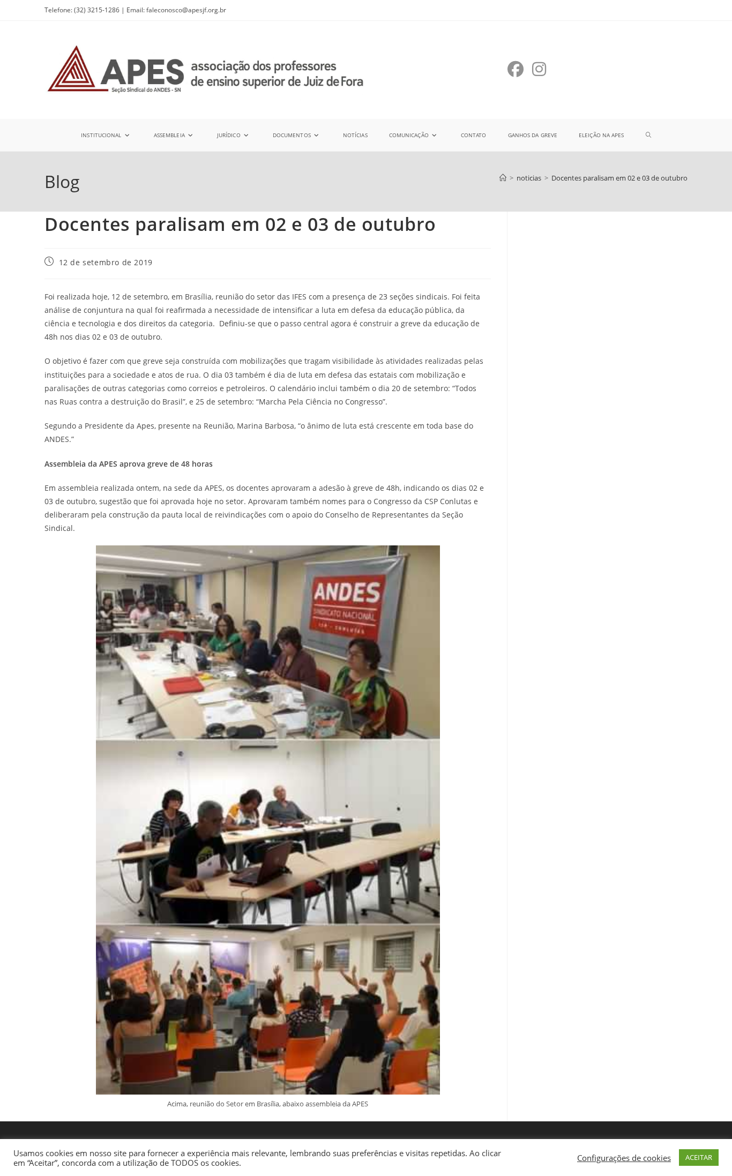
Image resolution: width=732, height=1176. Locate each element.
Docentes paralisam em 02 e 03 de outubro (619, 178)
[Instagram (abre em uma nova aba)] (539, 69)
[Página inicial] (502, 178)
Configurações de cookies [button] (624, 1158)
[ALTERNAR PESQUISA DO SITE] (648, 135)
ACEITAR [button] (698, 1157)
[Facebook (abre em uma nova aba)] (515, 69)
